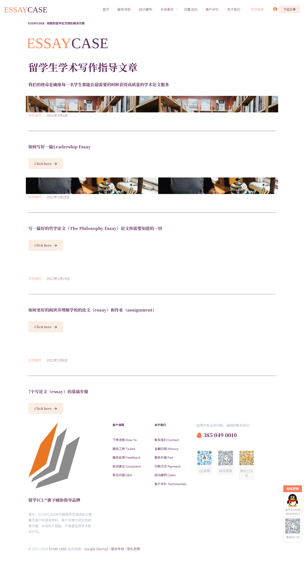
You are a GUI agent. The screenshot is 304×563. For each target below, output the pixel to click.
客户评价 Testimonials (170, 484)
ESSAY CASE (58, 548)
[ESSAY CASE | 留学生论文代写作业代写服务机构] (26, 9)
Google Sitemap (96, 548)
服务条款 (117, 548)
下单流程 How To (125, 440)
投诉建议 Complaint (127, 466)
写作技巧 (35, 115)
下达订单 (289, 9)
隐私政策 (133, 548)
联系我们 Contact (166, 440)
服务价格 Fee (163, 457)
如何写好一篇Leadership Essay (59, 147)
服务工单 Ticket (124, 448)
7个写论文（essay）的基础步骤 (58, 391)
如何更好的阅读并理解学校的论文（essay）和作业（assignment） (92, 310)
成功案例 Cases (165, 475)
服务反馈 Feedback (126, 457)
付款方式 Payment (167, 466)
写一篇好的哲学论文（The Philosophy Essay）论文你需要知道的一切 (95, 228)
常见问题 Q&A (122, 475)
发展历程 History (166, 448)
